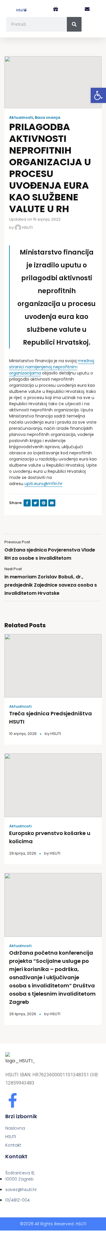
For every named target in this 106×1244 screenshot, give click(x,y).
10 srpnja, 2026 (23, 733)
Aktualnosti (21, 117)
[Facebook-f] (12, 1100)
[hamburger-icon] (94, 27)
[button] (87, 9)
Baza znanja (47, 117)
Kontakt (13, 1145)
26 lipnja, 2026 (22, 1014)
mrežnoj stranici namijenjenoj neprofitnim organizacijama (51, 367)
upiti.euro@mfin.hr (43, 484)
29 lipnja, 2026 (22, 853)
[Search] (74, 24)
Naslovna (15, 1128)
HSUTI (27, 227)
